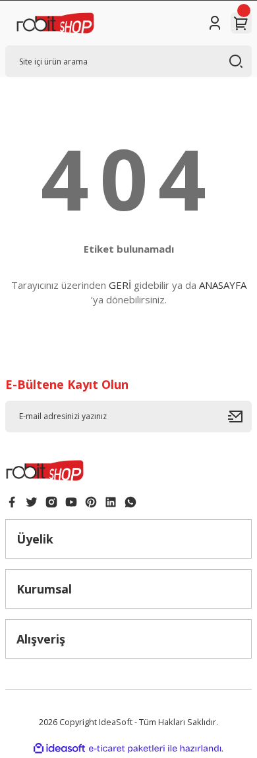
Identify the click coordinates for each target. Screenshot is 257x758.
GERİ (120, 284)
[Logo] (55, 23)
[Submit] (240, 416)
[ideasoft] (59, 749)
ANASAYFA (222, 284)
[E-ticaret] (126, 748)
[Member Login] (214, 23)
